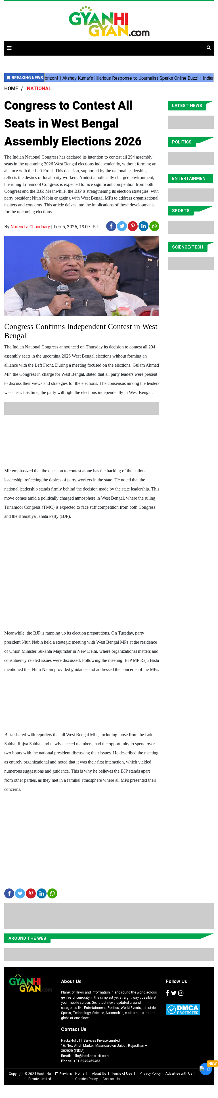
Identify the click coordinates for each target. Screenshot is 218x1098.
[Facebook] (167, 993)
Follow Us (176, 981)
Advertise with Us (178, 1074)
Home (79, 1074)
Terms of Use (121, 1074)
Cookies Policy (86, 1079)
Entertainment (190, 178)
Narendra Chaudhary (30, 226)
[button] (9, 48)
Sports (181, 210)
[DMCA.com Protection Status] (183, 1009)
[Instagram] (180, 993)
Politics (182, 142)
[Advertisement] (107, 427)
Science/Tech (187, 247)
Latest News (187, 105)
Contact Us (73, 1029)
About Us (71, 981)
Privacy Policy (150, 1074)
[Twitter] (174, 993)
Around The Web (27, 938)
